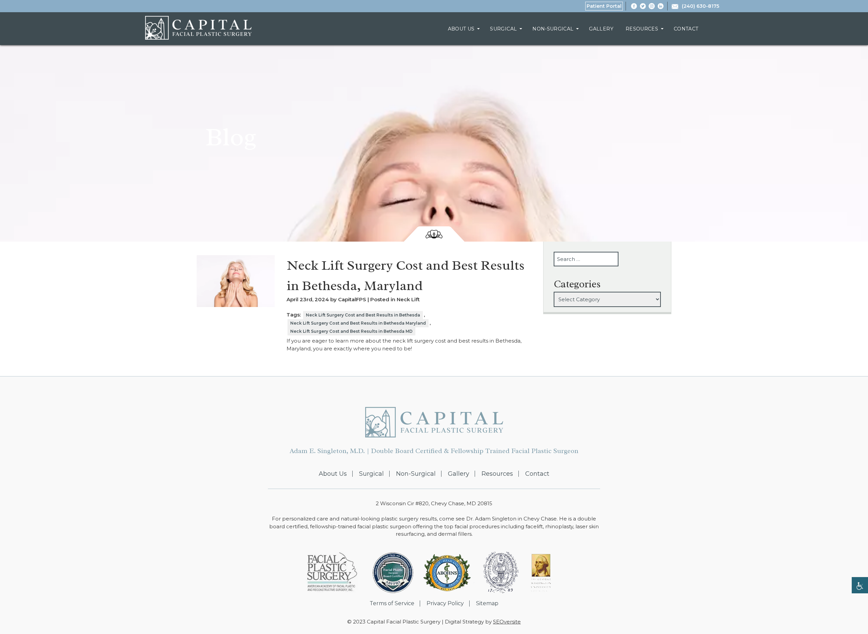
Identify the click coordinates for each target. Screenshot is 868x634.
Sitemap (487, 603)
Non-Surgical (552, 29)
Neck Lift (408, 299)
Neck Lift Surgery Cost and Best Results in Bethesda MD (351, 331)
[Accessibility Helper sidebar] (860, 585)
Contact (686, 29)
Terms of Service (392, 603)
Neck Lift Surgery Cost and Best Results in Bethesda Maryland (358, 323)
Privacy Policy (445, 603)
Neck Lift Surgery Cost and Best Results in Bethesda (363, 315)
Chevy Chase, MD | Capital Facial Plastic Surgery (198, 28)
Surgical (503, 29)
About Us (461, 29)
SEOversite (507, 621)
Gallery (601, 29)
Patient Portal (604, 6)
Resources (642, 29)
